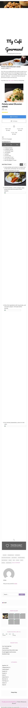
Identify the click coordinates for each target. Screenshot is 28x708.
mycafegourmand (21, 557)
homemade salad (11, 555)
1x (5, 144)
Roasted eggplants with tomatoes (9, 652)
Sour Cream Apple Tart (6, 646)
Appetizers (4, 665)
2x (11, 144)
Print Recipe (15, 116)
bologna (4, 555)
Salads (15, 583)
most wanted (14, 557)
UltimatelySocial (23, 707)
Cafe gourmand (5, 667)
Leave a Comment (16, 562)
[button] (2, 112)
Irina (10, 68)
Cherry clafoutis (5, 648)
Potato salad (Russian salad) (11, 67)
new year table (4, 560)
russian (3, 562)
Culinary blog (5, 669)
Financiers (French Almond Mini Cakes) (10, 650)
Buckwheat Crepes (6, 654)
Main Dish (4, 679)
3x (17, 144)
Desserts (3, 671)
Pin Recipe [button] (14, 121)
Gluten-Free (4, 677)
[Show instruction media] (21, 164)
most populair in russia (6, 557)
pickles (17, 560)
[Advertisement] (14, 23)
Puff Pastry (4, 681)
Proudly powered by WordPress (9, 702)
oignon (10, 560)
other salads (11, 80)
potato (21, 560)
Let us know (13, 546)
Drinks (3, 675)
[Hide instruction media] (24, 164)
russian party (8, 562)
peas (14, 560)
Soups (3, 684)
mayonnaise (17, 555)
